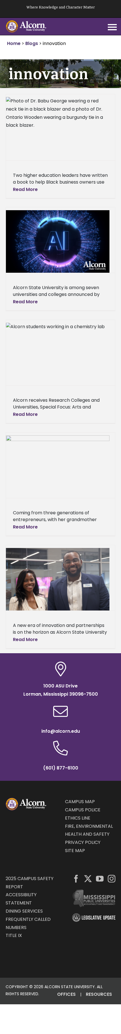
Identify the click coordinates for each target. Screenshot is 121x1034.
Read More (25, 189)
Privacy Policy (82, 842)
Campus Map (80, 801)
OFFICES (66, 994)
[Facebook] (76, 878)
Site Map (75, 850)
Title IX (14, 935)
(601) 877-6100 (60, 768)
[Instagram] (111, 878)
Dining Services (24, 911)
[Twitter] (88, 878)
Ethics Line (77, 818)
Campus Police (82, 810)
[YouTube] (100, 878)
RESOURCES (99, 994)
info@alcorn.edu (60, 731)
